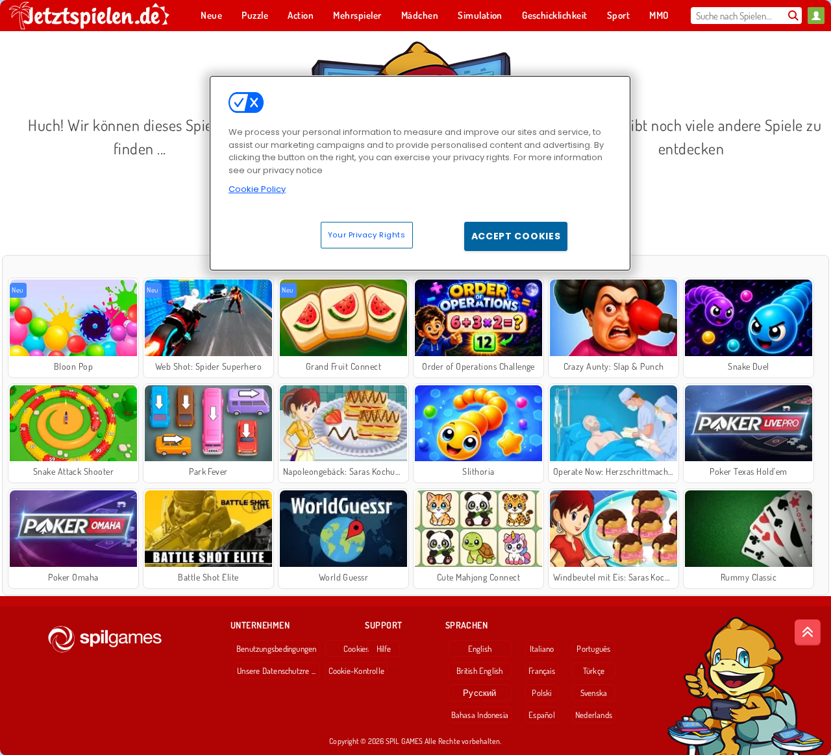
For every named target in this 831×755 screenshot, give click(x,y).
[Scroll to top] (808, 632)
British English (479, 670)
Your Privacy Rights (367, 235)
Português (593, 648)
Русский (480, 693)
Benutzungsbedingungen (276, 648)
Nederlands (593, 715)
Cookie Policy (257, 189)
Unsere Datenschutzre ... (276, 670)
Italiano (542, 648)
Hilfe (384, 648)
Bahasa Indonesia (480, 715)
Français (541, 670)
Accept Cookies (516, 236)
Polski (541, 693)
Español (541, 715)
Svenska (594, 693)
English (480, 648)
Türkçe (593, 670)
